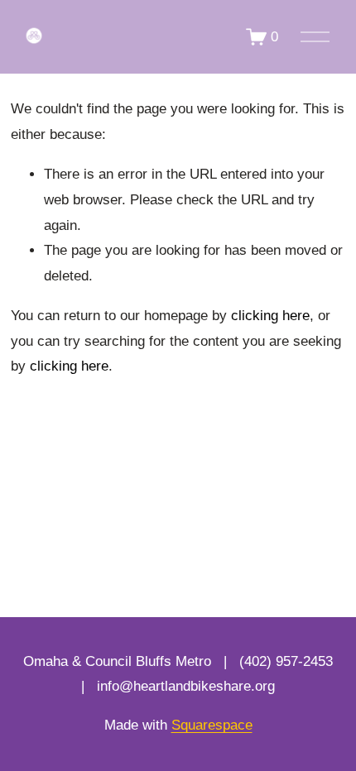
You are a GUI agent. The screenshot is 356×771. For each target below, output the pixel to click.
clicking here (270, 315)
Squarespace (212, 725)
